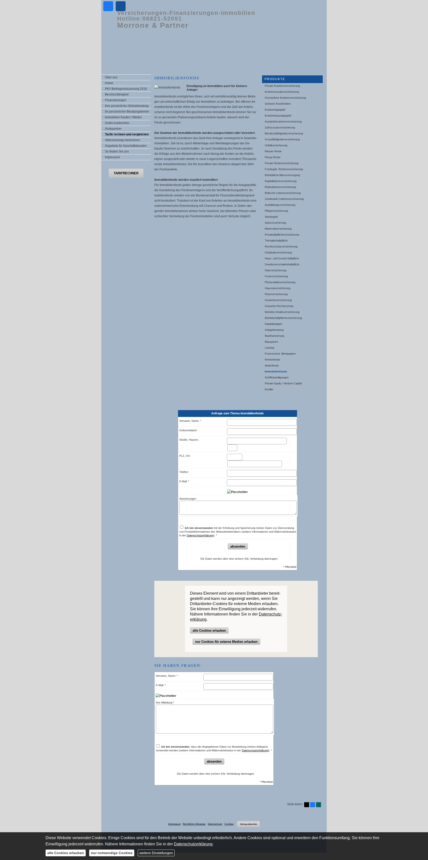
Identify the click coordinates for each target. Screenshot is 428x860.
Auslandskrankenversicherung (283, 121)
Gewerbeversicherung (278, 300)
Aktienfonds (272, 365)
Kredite (269, 389)
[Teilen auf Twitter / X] (306, 804)
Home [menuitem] (109, 83)
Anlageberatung (274, 329)
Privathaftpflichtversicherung (282, 234)
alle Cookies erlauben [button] (209, 630)
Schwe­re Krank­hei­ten (278, 103)
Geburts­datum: (188, 430)
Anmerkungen (187, 498)
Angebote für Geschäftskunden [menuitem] (126, 146)
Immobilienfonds (276, 371)
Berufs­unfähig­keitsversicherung (284, 133)
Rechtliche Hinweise (194, 824)
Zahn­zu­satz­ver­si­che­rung (280, 127)
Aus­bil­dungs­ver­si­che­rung (280, 204)
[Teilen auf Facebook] (312, 804)
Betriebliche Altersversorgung (282, 175)
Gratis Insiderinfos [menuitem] (117, 123)
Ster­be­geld (271, 216)
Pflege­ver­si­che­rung (276, 210)
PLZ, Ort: (184, 455)
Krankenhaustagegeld (278, 115)
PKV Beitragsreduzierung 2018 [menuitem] (126, 89)
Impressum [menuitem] (112, 157)
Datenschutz (215, 824)
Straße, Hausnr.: (189, 439)
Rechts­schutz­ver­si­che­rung (281, 246)
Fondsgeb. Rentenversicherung (284, 169)
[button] (126, 173)
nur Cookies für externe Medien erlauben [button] (226, 642)
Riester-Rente (273, 151)
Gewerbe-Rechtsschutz (279, 306)
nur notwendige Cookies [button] (112, 853)
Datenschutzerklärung (200, 535)
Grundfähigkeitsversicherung (282, 139)
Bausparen (271, 341)
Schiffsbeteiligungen (277, 377)
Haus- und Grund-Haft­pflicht (282, 258)
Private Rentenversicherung (281, 163)
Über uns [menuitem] (111, 77)
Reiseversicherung (276, 294)
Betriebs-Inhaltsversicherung (282, 311)
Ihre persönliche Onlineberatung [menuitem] (127, 106)
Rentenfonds (272, 359)
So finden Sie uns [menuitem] (117, 151)
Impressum (174, 824)
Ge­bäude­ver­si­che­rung (278, 252)
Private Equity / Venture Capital (283, 383)
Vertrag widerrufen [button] (248, 824)
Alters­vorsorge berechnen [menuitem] (122, 140)
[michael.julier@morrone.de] (121, 6)
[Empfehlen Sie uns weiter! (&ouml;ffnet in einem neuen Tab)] (108, 6)
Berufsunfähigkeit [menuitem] (117, 94)
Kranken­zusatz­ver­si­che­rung (282, 91)
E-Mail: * (184, 481)
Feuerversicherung (276, 276)
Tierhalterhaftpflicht (276, 240)
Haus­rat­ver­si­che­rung (277, 288)
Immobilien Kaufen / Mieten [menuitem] (123, 117)
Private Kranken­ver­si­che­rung (282, 85)
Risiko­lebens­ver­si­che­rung (280, 186)
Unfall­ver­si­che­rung (276, 145)
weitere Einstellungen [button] (156, 853)
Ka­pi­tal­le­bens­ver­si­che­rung (280, 181)
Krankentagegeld (275, 109)
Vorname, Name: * (190, 420)
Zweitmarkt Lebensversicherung (284, 198)
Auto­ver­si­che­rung (275, 222)
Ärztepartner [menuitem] (113, 128)
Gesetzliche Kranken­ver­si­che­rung (285, 97)
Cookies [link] (229, 824)
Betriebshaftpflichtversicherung (283, 317)
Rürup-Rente (272, 157)
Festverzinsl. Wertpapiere (280, 353)
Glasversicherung (275, 270)
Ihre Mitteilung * (165, 702)
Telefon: (184, 471)
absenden (237, 546)
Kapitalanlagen (273, 323)
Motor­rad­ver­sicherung (278, 228)
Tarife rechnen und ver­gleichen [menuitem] (127, 134)
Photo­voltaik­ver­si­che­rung (280, 282)
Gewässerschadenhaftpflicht (282, 264)
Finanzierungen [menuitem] (115, 100)
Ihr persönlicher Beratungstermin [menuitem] (127, 111)
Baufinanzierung (274, 335)
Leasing (269, 347)
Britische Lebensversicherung (283, 192)
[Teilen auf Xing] (318, 804)
